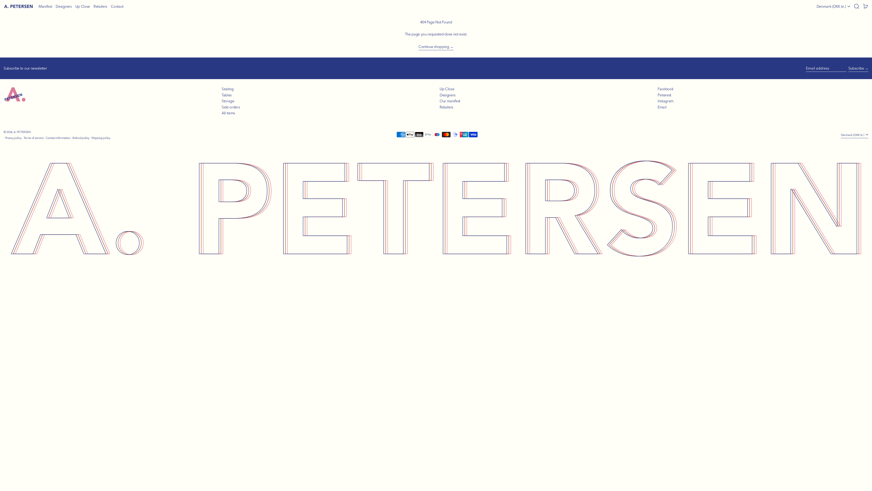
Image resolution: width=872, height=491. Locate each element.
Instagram (666, 101)
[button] (856, 6)
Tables (227, 95)
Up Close (447, 89)
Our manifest (450, 101)
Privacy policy (13, 138)
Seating (228, 89)
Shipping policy (100, 138)
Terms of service (34, 138)
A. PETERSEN (22, 132)
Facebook (665, 89)
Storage (228, 101)
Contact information (58, 138)
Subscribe (856, 68)
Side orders (231, 107)
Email (662, 107)
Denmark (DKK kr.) (832, 6)
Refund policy (80, 138)
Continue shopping (434, 46)
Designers (448, 95)
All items (228, 113)
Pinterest (664, 95)
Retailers (446, 107)
